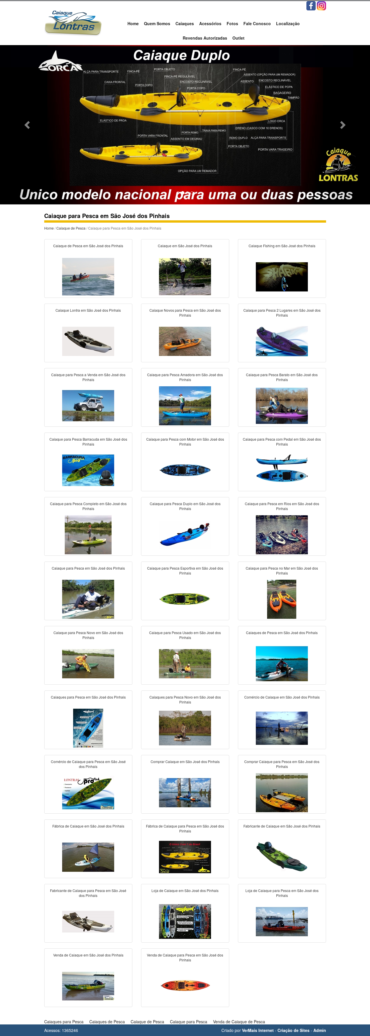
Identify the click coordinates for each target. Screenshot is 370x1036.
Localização (288, 23)
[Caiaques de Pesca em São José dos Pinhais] (282, 663)
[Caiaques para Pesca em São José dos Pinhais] (88, 727)
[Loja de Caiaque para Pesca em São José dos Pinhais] (282, 921)
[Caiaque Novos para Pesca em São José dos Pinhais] (185, 341)
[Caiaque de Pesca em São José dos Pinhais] (88, 276)
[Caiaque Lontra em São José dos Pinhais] (88, 341)
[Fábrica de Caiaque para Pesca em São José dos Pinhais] (185, 856)
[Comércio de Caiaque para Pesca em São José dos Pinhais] (88, 792)
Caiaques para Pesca (64, 1021)
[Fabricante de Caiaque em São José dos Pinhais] (282, 856)
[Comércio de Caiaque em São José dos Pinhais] (282, 727)
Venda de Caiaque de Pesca (239, 1021)
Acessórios (210, 23)
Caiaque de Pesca (71, 228)
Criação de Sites (294, 1030)
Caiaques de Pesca (107, 1021)
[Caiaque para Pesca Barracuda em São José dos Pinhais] (88, 469)
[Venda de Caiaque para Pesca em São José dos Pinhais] (185, 985)
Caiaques (184, 23)
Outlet (238, 38)
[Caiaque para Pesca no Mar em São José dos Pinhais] (282, 598)
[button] (28, 124)
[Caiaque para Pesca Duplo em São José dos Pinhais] (185, 534)
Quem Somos (157, 23)
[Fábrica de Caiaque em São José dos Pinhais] (88, 856)
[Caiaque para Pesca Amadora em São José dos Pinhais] (185, 405)
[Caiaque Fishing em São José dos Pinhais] (282, 276)
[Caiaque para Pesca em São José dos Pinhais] (88, 598)
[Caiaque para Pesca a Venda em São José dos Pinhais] (88, 405)
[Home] (73, 22)
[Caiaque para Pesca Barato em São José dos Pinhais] (282, 405)
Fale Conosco (257, 23)
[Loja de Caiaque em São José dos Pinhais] (185, 921)
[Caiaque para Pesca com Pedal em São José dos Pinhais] (282, 469)
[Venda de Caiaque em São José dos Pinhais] (88, 985)
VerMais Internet (258, 1030)
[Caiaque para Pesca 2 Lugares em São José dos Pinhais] (282, 341)
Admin (319, 1030)
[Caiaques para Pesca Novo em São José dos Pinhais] (185, 727)
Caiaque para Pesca (188, 1021)
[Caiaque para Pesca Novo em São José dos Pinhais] (88, 663)
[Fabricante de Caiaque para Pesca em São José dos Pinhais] (88, 921)
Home (133, 23)
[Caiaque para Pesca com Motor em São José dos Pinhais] (185, 469)
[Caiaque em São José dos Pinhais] (185, 276)
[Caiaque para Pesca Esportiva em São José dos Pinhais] (185, 598)
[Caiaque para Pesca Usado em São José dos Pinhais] (185, 663)
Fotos (232, 23)
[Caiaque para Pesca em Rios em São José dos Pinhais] (282, 534)
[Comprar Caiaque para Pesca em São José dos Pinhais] (282, 792)
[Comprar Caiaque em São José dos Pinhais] (185, 792)
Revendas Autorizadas (205, 38)
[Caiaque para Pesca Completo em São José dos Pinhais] (88, 534)
